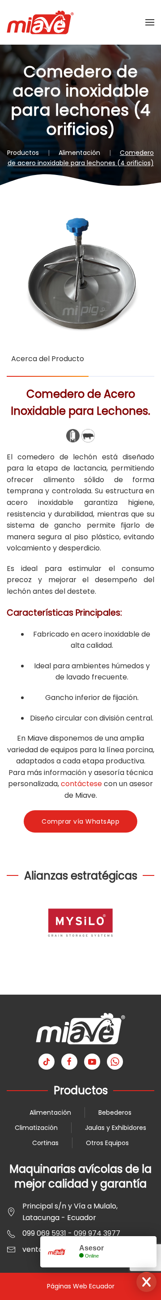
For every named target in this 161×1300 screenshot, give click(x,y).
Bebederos (114, 1112)
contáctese (81, 784)
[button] (149, 22)
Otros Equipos (107, 1142)
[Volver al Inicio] (40, 22)
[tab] (48, 364)
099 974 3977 (97, 1233)
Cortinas (45, 1142)
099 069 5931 (44, 1233)
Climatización (36, 1127)
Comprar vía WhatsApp (80, 821)
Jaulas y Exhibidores (115, 1127)
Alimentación (50, 1112)
